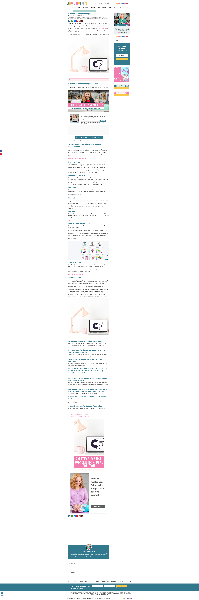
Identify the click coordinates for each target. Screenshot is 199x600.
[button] (70, 38)
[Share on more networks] (82, 21)
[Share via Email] (72, 21)
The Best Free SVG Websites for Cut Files (79, 416)
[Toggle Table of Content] (106, 80)
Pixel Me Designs (107, 598)
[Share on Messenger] (75, 21)
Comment (84, 15)
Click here (94, 556)
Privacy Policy (96, 598)
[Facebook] (123, 3)
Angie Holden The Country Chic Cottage (77, 3)
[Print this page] (80, 21)
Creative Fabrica (103, 28)
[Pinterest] (119, 3)
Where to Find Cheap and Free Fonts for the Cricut (81, 414)
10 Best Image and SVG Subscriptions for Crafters (81, 413)
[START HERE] (73, 7)
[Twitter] (125, 3)
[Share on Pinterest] (77, 21)
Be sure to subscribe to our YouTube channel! (88, 137)
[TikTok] (127, 3)
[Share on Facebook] (69, 21)
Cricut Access (100, 26)
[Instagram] (117, 3)
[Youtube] (121, 3)
